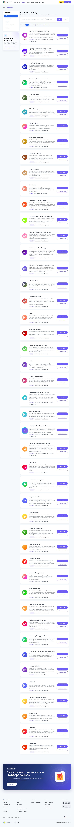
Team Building (34, 123)
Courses (18, 806)
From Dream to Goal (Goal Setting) (40, 216)
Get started (67, 2)
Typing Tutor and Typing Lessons (40, 49)
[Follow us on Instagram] (15, 822)
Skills (32, 2)
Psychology (8, 18)
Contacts (5, 811)
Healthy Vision (34, 94)
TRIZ (31, 314)
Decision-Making (35, 296)
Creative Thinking (35, 329)
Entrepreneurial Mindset (37, 620)
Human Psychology (36, 377)
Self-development (10, 25)
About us (5, 802)
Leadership (33, 743)
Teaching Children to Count (38, 79)
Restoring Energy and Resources (40, 636)
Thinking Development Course (39, 443)
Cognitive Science (35, 411)
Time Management (35, 109)
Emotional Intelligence (36, 480)
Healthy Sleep (34, 169)
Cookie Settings (18, 817)
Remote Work (34, 513)
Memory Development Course (39, 31)
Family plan (47, 804)
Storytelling (33, 713)
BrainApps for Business (36, 802)
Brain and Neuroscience (37, 604)
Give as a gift (11, 784)
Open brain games (9, 47)
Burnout (32, 682)
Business (8, 28)
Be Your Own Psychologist (38, 697)
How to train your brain (22, 811)
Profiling (32, 727)
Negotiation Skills (35, 497)
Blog (43, 2)
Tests (28, 2)
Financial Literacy (35, 153)
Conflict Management (36, 63)
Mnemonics (33, 463)
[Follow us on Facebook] (18, 822)
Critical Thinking (34, 666)
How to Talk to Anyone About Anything (42, 651)
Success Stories (6, 806)
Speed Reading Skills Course (39, 392)
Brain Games (17, 2)
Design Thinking (34, 558)
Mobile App (38, 2)
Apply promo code (49, 808)
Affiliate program (6, 804)
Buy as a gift (47, 806)
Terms (4, 817)
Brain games (19, 804)
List (60, 19)
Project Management (36, 573)
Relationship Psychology (37, 248)
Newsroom (5, 809)
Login (61, 2)
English (67, 816)
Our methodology (20, 809)
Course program (62, 38)
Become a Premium (49, 802)
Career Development (36, 137)
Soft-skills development (22, 808)
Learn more (62, 35)
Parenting (32, 185)
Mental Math (33, 281)
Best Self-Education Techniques (40, 232)
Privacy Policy (10, 817)
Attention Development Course (39, 426)
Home (4, 7)
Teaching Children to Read (38, 345)
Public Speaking (34, 544)
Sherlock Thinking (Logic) (38, 200)
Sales (31, 361)
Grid (65, 19)
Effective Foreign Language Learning (41, 265)
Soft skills (8, 22)
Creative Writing (34, 588)
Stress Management (36, 528)
